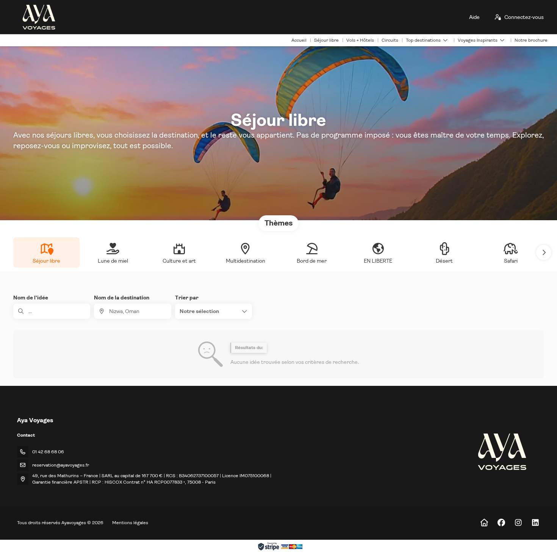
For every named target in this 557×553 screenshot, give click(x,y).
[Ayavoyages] (501, 451)
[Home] (484, 523)
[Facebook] (501, 523)
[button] (543, 252)
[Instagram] (518, 523)
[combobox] (132, 311)
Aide (474, 17)
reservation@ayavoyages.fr (60, 465)
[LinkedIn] (535, 523)
